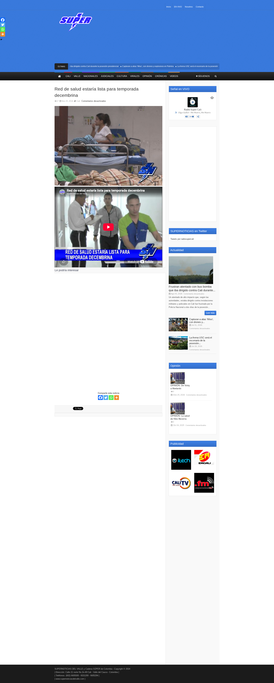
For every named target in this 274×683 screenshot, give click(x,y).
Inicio (168, 7)
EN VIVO (178, 7)
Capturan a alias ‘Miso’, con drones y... (201, 320)
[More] (116, 397)
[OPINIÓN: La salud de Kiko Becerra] (177, 408)
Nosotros (189, 7)
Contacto (200, 7)
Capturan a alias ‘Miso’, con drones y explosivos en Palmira (139, 66)
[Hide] (1, 39)
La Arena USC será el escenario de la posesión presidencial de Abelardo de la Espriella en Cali (210, 66)
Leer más (210, 313)
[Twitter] (105, 397)
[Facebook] (100, 397)
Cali (78, 101)
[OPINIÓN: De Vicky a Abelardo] (177, 378)
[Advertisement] (160, 38)
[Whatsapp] (111, 397)
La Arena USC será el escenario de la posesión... (200, 340)
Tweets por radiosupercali (182, 239)
